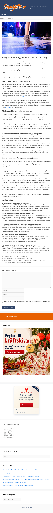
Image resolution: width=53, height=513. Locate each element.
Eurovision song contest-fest (17, 97)
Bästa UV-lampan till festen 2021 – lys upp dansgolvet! (18, 485)
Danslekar (16, 256)
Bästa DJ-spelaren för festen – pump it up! (14, 482)
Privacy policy (29, 507)
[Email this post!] (12, 19)
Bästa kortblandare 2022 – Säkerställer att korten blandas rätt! (20, 470)
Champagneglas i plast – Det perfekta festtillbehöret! (17, 473)
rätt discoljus (8, 107)
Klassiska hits (20, 258)
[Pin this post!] (8, 19)
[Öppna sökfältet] (51, 14)
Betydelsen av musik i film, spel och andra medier (17, 262)
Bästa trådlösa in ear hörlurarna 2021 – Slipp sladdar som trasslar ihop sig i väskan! (26, 479)
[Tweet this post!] (3, 19)
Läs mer (6, 442)
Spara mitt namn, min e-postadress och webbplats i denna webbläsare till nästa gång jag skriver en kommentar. (27, 302)
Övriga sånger (23, 256)
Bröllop (10, 256)
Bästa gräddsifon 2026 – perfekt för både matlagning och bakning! (21, 476)
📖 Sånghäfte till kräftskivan (22, 412)
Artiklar (6, 256)
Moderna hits (28, 258)
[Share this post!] (1, 19)
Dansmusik (7, 258)
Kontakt (22, 507)
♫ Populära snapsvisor (20, 409)
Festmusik (13, 258)
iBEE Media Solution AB (33, 511)
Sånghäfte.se (17, 511)
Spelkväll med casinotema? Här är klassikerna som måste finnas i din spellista (25, 260)
